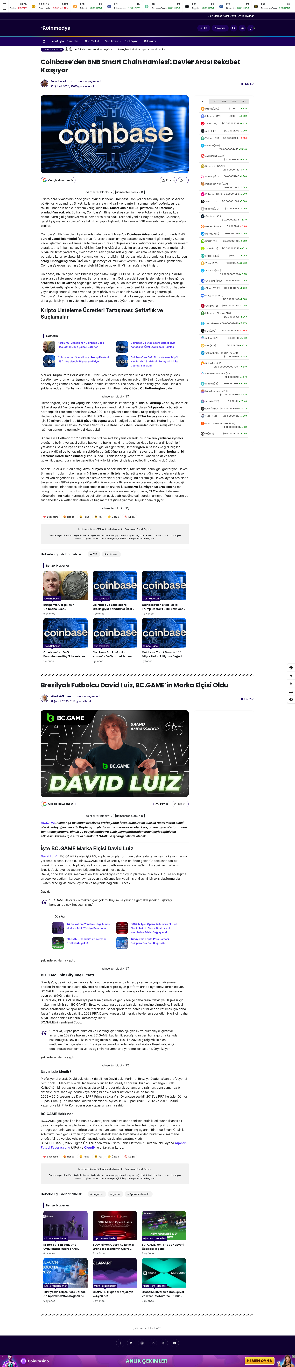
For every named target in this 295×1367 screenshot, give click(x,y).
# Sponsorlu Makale (138, 1194)
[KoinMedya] (56, 28)
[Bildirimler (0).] (291, 691)
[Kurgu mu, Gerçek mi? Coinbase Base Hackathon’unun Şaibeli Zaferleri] (78, 347)
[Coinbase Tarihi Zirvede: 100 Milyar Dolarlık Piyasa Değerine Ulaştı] (164, 640)
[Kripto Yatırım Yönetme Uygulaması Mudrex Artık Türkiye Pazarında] (83, 928)
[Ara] (233, 28)
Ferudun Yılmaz (61, 81)
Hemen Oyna (259, 1360)
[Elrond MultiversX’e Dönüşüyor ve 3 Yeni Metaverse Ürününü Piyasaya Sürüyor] (164, 1280)
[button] (242, 28)
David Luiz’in (50, 856)
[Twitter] (131, 1343)
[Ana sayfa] (44, 41)
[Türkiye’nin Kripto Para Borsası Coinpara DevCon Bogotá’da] (147, 943)
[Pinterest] (164, 1343)
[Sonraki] (4, 9)
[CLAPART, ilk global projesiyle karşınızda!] (115, 1280)
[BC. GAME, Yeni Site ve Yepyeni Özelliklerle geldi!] (83, 943)
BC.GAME (48, 823)
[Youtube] (175, 1343)
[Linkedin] (153, 1343)
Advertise (220, 28)
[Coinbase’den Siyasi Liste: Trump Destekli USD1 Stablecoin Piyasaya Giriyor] (78, 361)
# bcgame (96, 1194)
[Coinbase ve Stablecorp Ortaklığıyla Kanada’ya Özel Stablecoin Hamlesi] (151, 347)
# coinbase (110, 554)
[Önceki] (4, 3)
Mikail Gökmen (61, 696)
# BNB (93, 554)
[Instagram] (142, 1343)
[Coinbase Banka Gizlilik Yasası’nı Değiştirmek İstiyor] (115, 640)
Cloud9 (89, 1147)
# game (115, 1194)
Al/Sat (203, 28)
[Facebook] (120, 1343)
